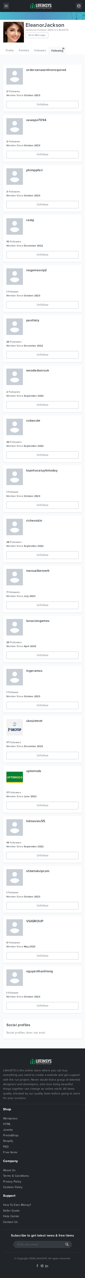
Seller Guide (11, 1210)
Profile (10, 50)
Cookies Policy (12, 1187)
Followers (40, 50)
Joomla (8, 1130)
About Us (9, 1170)
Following (57, 49)
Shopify (8, 1141)
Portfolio (24, 50)
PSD (6, 1146)
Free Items (10, 1152)
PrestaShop (10, 1135)
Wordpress (10, 1118)
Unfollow (42, 104)
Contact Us (10, 1222)
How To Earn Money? (17, 1205)
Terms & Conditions (16, 1176)
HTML (7, 1124)
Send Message (37, 35)
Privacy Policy (12, 1181)
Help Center (11, 1216)
